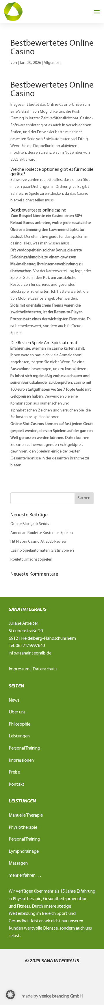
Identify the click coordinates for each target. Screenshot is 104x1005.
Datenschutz (45, 669)
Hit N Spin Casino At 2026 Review (38, 541)
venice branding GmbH (61, 996)
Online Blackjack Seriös (29, 524)
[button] (10, 994)
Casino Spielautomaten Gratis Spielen (42, 550)
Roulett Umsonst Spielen (31, 559)
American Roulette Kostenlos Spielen (41, 533)
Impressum (19, 669)
